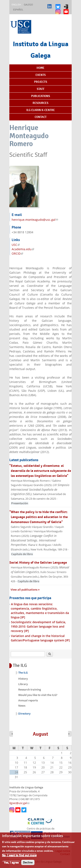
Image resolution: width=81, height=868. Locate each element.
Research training (29, 689)
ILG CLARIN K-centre (40, 110)
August (40, 734)
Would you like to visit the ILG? (37, 695)
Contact (41, 117)
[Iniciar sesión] (67, 4)
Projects (40, 81)
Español (18, 9)
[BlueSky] (58, 4)
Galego (28, 4)
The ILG (23, 672)
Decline (28, 862)
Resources (40, 103)
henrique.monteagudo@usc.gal (35, 220)
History (23, 678)
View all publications (24, 589)
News (21, 705)
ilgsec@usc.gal (19, 803)
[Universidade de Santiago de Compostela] (21, 27)
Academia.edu (23, 249)
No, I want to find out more (19, 855)
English (16, 4)
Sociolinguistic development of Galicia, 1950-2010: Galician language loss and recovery (38, 626)
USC (16, 245)
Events (41, 75)
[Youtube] (67, 9)
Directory (24, 713)
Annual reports (28, 700)
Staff (40, 89)
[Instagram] (58, 9)
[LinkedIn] (50, 4)
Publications (40, 96)
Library (23, 684)
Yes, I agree (11, 862)
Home (40, 67)
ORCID (17, 253)
